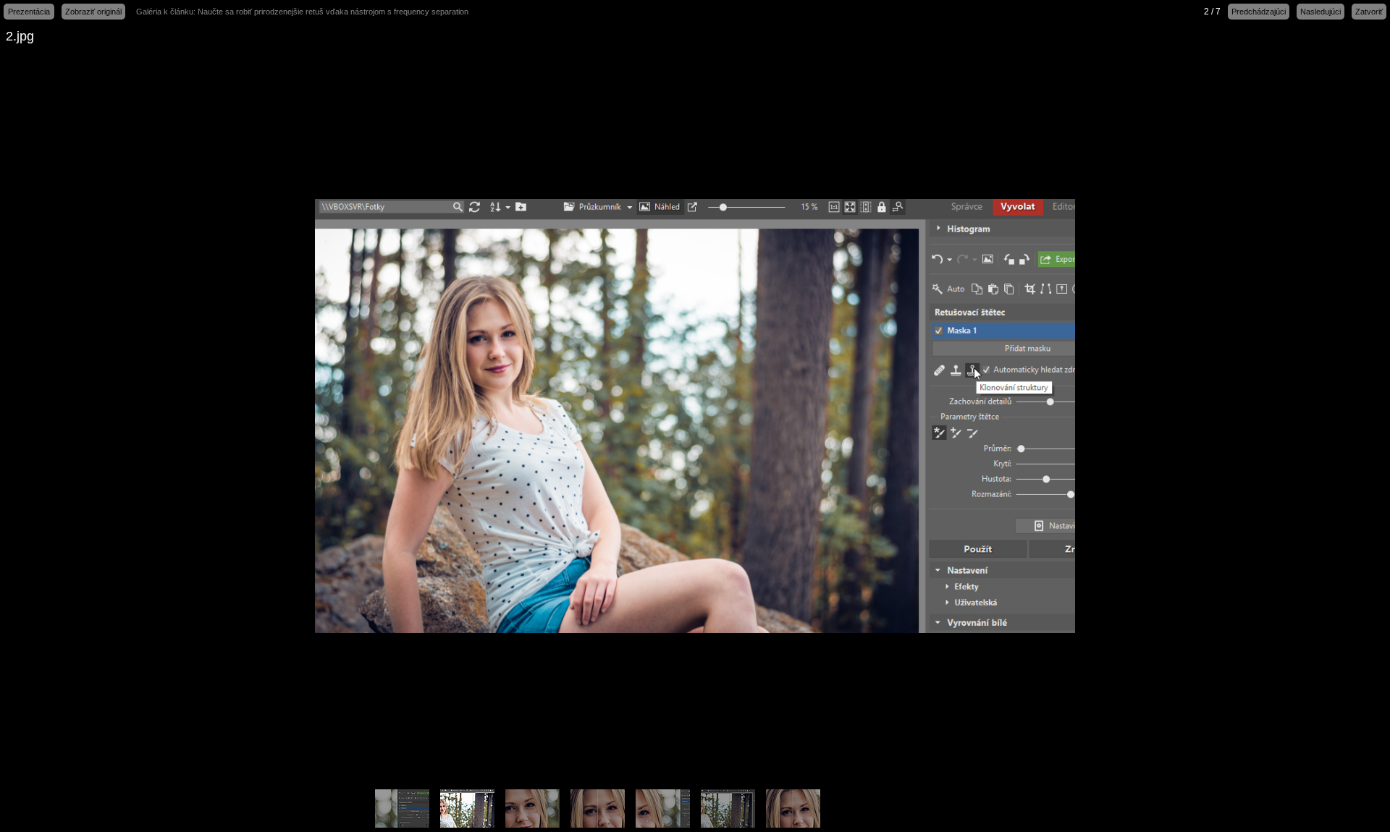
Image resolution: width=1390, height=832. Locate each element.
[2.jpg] (467, 808)
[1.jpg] (597, 808)
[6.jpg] (402, 808)
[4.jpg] (728, 808)
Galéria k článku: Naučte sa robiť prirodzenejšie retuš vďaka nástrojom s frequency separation (302, 11)
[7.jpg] (793, 808)
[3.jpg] (532, 808)
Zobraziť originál (93, 11)
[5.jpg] (662, 808)
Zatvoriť (1369, 11)
